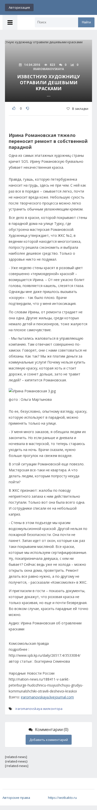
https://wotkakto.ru (62, 797)
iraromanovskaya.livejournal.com (47, 697)
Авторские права (16, 797)
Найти (86, 22)
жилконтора (52, 708)
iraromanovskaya (28, 708)
